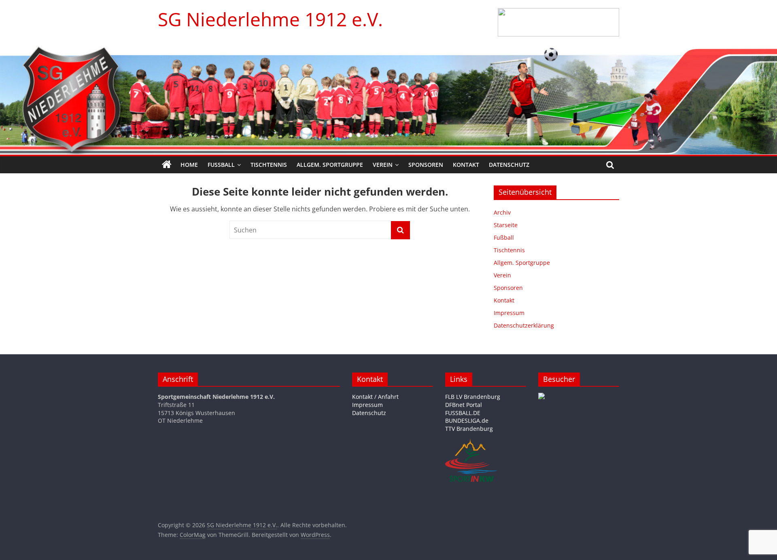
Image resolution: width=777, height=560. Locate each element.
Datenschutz (509, 164)
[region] (558, 22)
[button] (558, 22)
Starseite (506, 225)
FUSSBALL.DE (462, 413)
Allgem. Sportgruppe (330, 164)
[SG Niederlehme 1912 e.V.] (167, 164)
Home (189, 164)
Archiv (502, 212)
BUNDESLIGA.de (466, 420)
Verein (383, 164)
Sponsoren (425, 164)
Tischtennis (269, 164)
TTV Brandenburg (469, 428)
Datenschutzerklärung (524, 325)
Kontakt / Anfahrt (375, 396)
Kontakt (466, 164)
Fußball (221, 164)
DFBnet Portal (463, 405)
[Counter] (541, 396)
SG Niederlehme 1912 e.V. (270, 19)
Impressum (509, 313)
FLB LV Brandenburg (472, 396)
